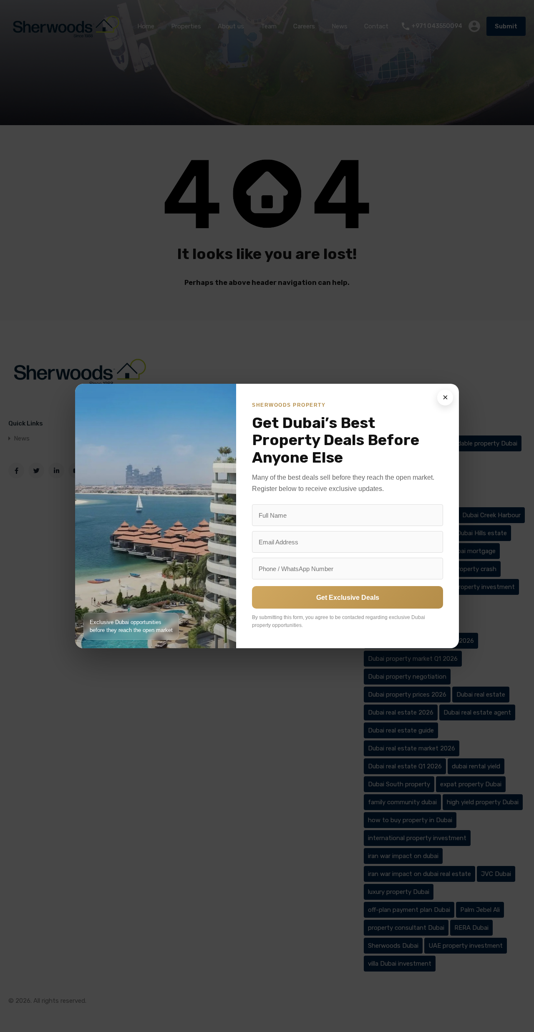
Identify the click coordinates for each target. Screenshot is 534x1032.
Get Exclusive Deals (347, 597)
